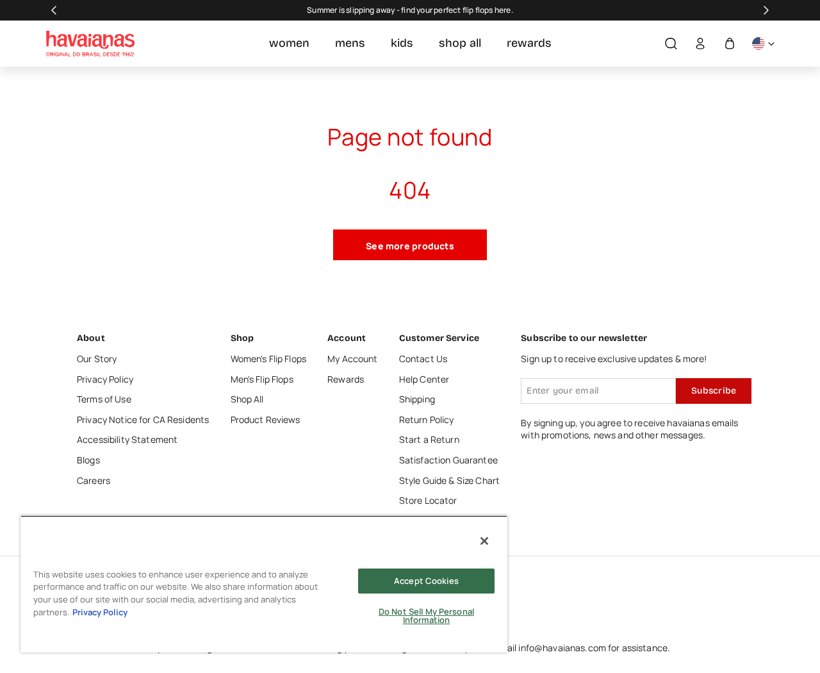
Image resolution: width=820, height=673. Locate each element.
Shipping (417, 399)
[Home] (90, 43)
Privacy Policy (105, 379)
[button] (671, 43)
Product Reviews (265, 419)
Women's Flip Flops (269, 359)
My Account (352, 359)
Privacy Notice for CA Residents (143, 419)
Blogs (88, 460)
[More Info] (763, 43)
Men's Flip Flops (262, 379)
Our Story (97, 359)
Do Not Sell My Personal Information (426, 616)
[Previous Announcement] (54, 10)
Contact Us (423, 359)
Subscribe (713, 390)
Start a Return (429, 439)
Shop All (247, 399)
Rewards (345, 379)
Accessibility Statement (127, 439)
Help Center (424, 379)
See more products (410, 246)
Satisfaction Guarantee (448, 460)
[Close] (484, 541)
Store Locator (428, 500)
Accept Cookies (426, 580)
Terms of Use (104, 399)
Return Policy (426, 419)
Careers (93, 480)
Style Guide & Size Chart (449, 480)
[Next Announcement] (766, 10)
